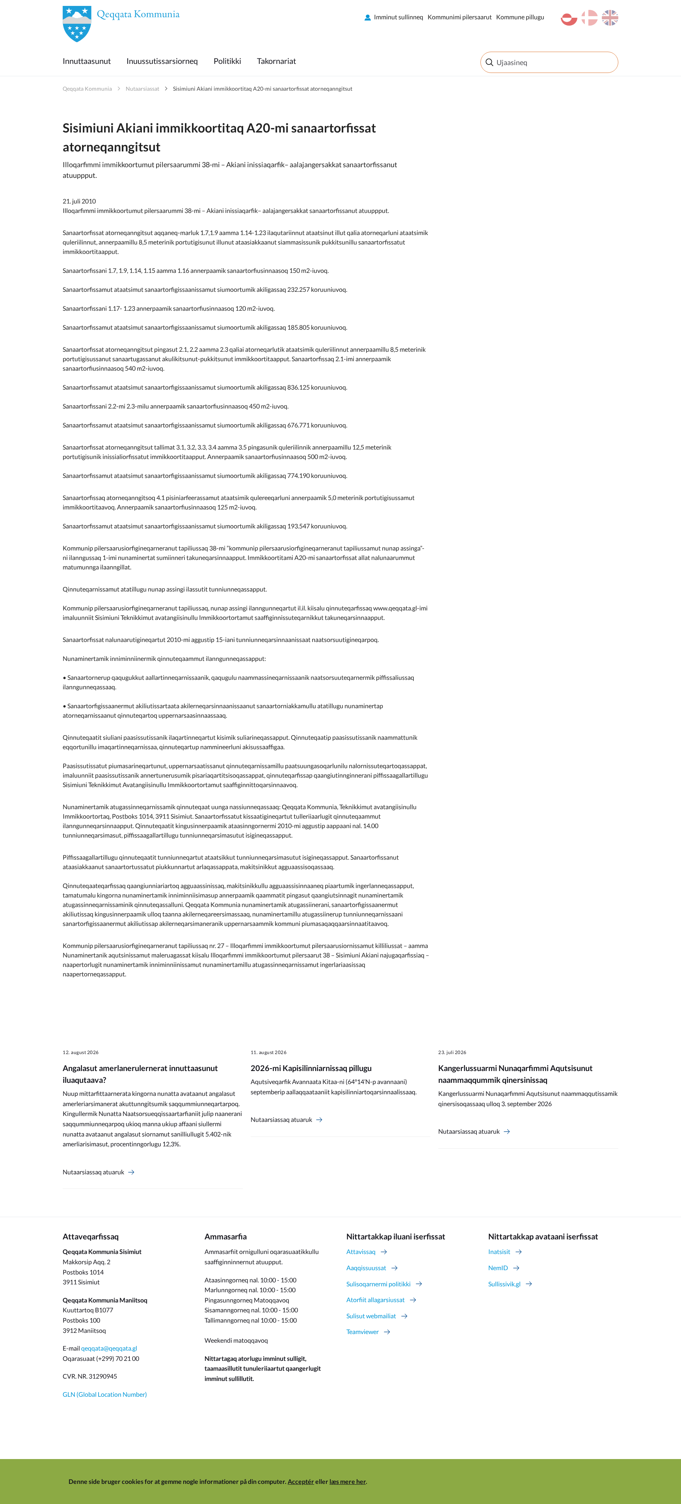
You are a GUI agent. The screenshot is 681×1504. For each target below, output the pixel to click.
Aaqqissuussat (366, 1267)
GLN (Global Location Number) (105, 1394)
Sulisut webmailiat (371, 1315)
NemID (498, 1267)
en (610, 18)
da (589, 18)
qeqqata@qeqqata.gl (109, 1348)
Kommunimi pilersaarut (460, 17)
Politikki (227, 60)
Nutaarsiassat (142, 88)
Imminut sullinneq (398, 17)
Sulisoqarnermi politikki (378, 1284)
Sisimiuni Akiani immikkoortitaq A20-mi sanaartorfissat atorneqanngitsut (262, 88)
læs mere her (347, 1481)
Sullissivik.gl (504, 1284)
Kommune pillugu (520, 17)
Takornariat (276, 60)
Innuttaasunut (87, 60)
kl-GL (569, 18)
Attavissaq (361, 1251)
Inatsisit (499, 1251)
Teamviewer (362, 1331)
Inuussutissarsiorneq (162, 60)
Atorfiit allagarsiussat (375, 1299)
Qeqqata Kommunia (87, 88)
